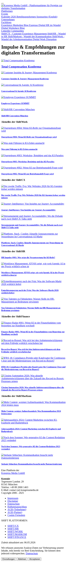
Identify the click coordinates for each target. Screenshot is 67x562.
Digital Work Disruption (45, 39)
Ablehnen (22, 559)
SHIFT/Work (15, 531)
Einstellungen (8, 559)
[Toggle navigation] (2, 3)
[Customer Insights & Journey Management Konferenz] (29, 72)
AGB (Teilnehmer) (16, 509)
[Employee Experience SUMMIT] (18, 97)
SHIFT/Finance (16, 537)
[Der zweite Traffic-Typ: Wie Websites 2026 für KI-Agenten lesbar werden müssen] (33, 189)
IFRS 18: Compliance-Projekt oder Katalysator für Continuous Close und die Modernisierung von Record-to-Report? (33, 368)
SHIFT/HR (13, 528)
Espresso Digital (37, 25)
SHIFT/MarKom (17, 534)
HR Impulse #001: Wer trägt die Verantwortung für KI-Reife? (28, 257)
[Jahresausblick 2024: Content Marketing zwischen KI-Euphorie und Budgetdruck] (33, 422)
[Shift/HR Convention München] (18, 109)
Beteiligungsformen (26, 16)
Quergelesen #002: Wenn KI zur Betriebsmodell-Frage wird (27, 174)
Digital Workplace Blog (13, 28)
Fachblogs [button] (6, 22)
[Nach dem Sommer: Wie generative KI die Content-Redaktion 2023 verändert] (33, 440)
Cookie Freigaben (16, 515)
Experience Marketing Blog (15, 25)
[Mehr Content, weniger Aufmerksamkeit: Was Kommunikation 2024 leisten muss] (33, 405)
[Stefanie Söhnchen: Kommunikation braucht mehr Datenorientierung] (33, 458)
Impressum (12, 498)
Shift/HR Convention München (14, 116)
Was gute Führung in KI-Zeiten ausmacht (19, 149)
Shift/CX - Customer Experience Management (24, 33)
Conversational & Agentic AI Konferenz (18, 91)
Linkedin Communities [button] (12, 31)
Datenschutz (13, 504)
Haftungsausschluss (17, 506)
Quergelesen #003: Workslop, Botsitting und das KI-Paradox (27, 161)
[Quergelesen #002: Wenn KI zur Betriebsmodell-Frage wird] (32, 167)
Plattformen (7, 11)
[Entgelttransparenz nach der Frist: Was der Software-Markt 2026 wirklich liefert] (33, 284)
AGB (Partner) (14, 512)
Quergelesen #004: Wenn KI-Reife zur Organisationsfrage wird (29, 137)
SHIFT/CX (13, 525)
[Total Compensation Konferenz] (18, 60)
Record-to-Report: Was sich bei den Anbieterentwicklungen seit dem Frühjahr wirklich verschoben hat (30, 350)
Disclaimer (12, 501)
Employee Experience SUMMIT (15, 103)
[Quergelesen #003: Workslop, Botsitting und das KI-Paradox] (32, 155)
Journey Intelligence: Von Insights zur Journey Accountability (28, 210)
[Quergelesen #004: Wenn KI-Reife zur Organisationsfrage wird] (33, 130)
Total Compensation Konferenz (21, 66)
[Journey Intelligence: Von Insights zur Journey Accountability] (32, 203)
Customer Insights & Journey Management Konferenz (25, 79)
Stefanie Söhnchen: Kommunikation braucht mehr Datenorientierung (31, 464)
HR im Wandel (53, 25)
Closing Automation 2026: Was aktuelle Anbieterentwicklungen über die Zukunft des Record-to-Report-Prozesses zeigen (32, 388)
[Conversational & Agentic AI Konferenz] (22, 85)
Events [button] (4, 14)
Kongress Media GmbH (13, 473)
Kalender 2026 (9, 16)
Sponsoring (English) (46, 16)
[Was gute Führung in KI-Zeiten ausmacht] (22, 143)
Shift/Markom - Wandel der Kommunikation (30, 36)
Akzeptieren (34, 559)
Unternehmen (8, 19)
